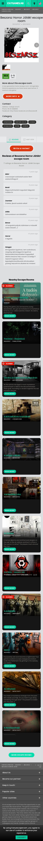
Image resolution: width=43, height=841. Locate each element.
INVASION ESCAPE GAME (20, 575)
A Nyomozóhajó (12, 727)
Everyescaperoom (7, 9)
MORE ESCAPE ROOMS (21, 755)
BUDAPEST (17, 24)
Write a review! (21, 148)
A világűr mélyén (12, 455)
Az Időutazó (9, 689)
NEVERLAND (16, 458)
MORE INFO (11, 96)
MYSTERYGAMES (17, 380)
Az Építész (9, 533)
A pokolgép (9, 611)
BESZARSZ (27, 24)
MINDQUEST (16, 613)
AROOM (15, 652)
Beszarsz (27, 9)
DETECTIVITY (16, 536)
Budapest (18, 9)
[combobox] (34, 3)
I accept (21, 837)
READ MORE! (10, 355)
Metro (7, 650)
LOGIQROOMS (17, 419)
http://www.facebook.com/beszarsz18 (23, 111)
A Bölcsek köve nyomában (17, 416)
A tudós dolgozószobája (16, 297)
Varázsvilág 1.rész (12, 494)
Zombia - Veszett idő (14, 572)
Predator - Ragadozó (14, 339)
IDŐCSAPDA (16, 497)
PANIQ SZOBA (16, 341)
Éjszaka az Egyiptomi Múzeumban (20, 377)
